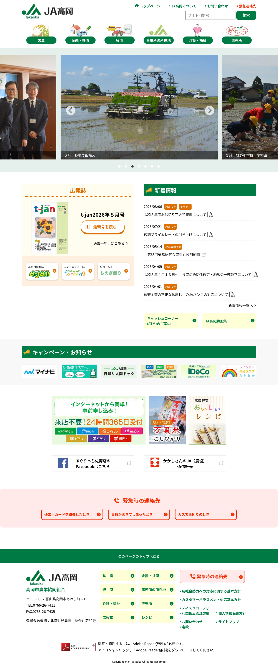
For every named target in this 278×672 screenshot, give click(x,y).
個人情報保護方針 (232, 613)
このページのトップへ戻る (139, 556)
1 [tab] (119, 166)
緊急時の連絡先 (212, 576)
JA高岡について (183, 5)
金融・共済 (150, 575)
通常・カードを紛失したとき (66, 514)
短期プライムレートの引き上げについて (175, 234)
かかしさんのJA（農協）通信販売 (185, 463)
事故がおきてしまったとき (132, 514)
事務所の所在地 (154, 589)
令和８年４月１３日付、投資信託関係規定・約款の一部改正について (198, 274)
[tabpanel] (139, 107)
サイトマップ (228, 621)
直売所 (147, 603)
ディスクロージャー (197, 608)
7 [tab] (158, 166)
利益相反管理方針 (196, 613)
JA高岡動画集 (216, 321)
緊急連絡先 (247, 5)
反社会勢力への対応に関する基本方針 (211, 591)
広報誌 (108, 617)
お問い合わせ (217, 5)
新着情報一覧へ (240, 305)
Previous (67, 107)
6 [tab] (152, 166)
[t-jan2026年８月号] (49, 204)
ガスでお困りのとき (193, 514)
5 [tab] (145, 166)
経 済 (108, 589)
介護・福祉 (111, 603)
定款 (185, 626)
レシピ (147, 617)
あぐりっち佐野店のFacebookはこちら (93, 463)
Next (206, 107)
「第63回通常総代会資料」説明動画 (172, 254)
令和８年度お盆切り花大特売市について (175, 214)
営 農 (108, 575)
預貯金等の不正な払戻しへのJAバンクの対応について (186, 294)
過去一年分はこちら (109, 243)
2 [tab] (126, 166)
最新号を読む (105, 226)
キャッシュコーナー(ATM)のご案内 (162, 321)
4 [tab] (139, 166)
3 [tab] (132, 166)
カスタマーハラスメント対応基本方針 (211, 599)
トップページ (150, 5)
